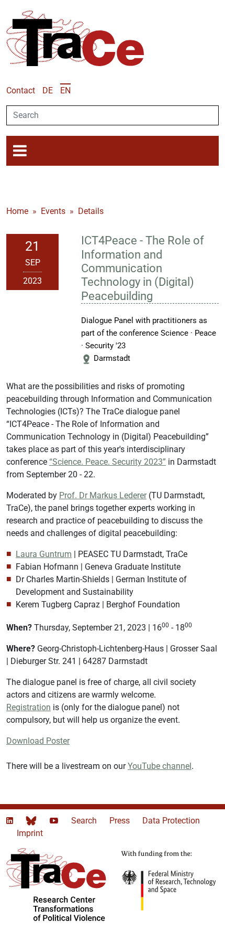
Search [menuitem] (85, 821)
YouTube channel (160, 766)
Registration (28, 707)
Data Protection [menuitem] (171, 821)
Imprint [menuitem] (30, 833)
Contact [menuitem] (20, 90)
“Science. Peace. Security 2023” (107, 462)
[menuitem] (47, 90)
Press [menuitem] (120, 821)
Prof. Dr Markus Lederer (103, 495)
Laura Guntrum (44, 554)
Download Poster (38, 741)
